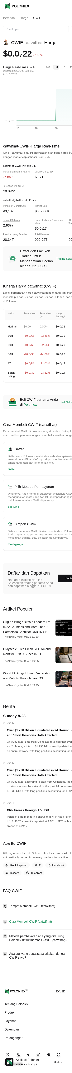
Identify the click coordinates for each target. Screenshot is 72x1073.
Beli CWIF (14, 506)
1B (63, 67)
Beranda (9, 18)
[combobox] (36, 29)
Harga (24, 18)
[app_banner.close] (66, 1058)
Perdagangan (16, 544)
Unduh (58, 1062)
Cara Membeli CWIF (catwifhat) (30, 921)
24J (48, 67)
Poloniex (17, 6)
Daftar (11, 469)
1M (56, 67)
